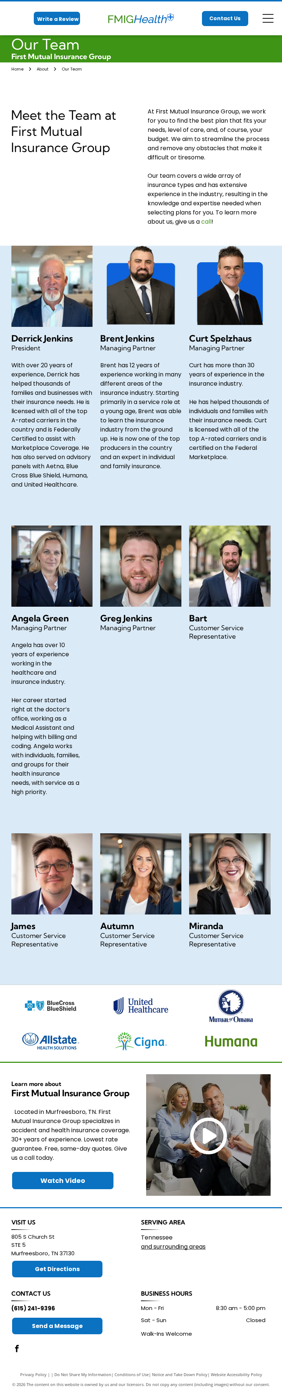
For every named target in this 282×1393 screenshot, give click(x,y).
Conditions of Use (132, 1374)
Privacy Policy (33, 1374)
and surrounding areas (173, 1246)
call (206, 221)
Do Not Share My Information (82, 1374)
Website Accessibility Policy (236, 1374)
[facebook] (16, 1349)
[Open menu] (268, 18)
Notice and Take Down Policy (179, 1374)
